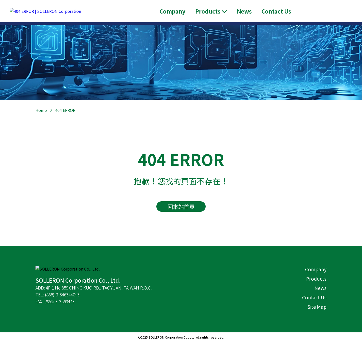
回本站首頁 (181, 206)
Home (41, 110)
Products (316, 278)
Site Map (317, 306)
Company (172, 11)
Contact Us (276, 11)
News (244, 11)
